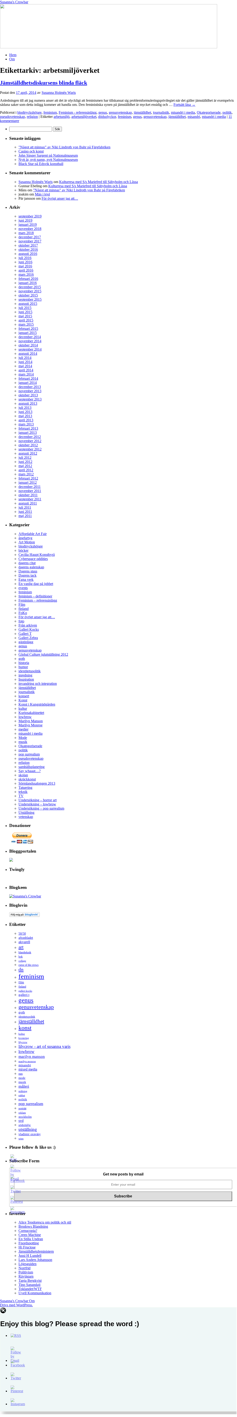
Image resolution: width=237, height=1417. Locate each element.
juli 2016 (24, 258)
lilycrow (22, 1042)
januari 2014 (27, 383)
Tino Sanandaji (29, 1285)
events (23, 588)
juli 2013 (24, 408)
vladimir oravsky (29, 1134)
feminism (50, 112)
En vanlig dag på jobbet (35, 584)
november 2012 (29, 441)
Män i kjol (42, 194)
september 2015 (30, 299)
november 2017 (29, 241)
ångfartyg (25, 538)
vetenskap (25, 817)
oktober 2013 (28, 395)
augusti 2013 (27, 403)
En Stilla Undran (30, 1239)
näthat (21, 1095)
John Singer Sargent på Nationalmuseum (48, 155)
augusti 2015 (27, 304)
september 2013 (30, 399)
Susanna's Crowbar (14, 2)
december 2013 (29, 387)
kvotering (23, 1038)
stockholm (25, 1116)
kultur (22, 708)
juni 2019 (25, 220)
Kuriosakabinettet (31, 713)
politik (227, 112)
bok (20, 956)
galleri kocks (25, 990)
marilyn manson (31, 1056)
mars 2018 (26, 233)
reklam (22, 1112)
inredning (25, 675)
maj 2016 (25, 266)
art (21, 947)
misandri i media (183, 112)
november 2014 (29, 341)
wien (21, 1138)
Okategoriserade (209, 112)
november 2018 (29, 229)
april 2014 (25, 370)
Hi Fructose (27, 1247)
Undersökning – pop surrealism (41, 808)
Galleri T (25, 634)
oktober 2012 (28, 445)
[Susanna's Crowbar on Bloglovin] (24, 916)
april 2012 (25, 470)
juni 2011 (25, 512)
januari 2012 (27, 482)
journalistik (161, 112)
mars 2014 (26, 374)
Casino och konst (31, 151)
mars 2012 (26, 474)
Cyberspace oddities (33, 559)
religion (32, 117)
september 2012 (30, 449)
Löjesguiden (27, 1264)
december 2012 (29, 437)
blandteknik (24, 952)
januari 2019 (27, 224)
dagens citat (27, 563)
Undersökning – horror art (37, 800)
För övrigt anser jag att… (60, 198)
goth (21, 659)
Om (12, 59)
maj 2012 (25, 466)
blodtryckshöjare (29, 112)
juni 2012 (25, 462)
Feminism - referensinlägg (78, 112)
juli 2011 (24, 507)
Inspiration (26, 679)
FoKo (22, 613)
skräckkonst (27, 779)
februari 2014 (28, 378)
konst (24, 1028)
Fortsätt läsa (184, 105)
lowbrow (25, 717)
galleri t (23, 995)
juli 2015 (24, 308)
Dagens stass (27, 571)
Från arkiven (27, 625)
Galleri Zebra (28, 638)
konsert (23, 696)
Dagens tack (27, 575)
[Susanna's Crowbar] (25, 896)
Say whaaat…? (29, 771)
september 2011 (29, 499)
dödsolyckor (107, 117)
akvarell (24, 942)
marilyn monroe (27, 1061)
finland (23, 609)
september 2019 (30, 216)
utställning (27, 1129)
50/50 (22, 933)
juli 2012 (24, 457)
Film (21, 604)
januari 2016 (27, 283)
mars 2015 (26, 324)
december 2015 (29, 287)
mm (20, 1073)
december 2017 (29, 237)
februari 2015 (28, 329)
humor (23, 667)
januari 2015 (27, 333)
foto (21, 621)
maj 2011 (25, 516)
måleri (23, 1086)
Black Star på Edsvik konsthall (40, 164)
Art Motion (26, 542)
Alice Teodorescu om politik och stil (44, 1222)
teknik (22, 792)
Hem (12, 55)
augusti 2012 (27, 453)
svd (21, 1121)
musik (22, 742)
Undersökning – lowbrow (37, 804)
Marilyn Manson (30, 721)
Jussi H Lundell (29, 1256)
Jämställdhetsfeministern (36, 1251)
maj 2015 (25, 316)
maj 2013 (25, 416)
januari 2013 (27, 433)
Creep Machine (29, 1235)
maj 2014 (25, 366)
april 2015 (25, 320)
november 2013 (29, 391)
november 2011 (29, 491)
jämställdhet (142, 112)
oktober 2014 (28, 345)
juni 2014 (25, 362)
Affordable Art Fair (32, 534)
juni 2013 (25, 412)
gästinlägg (25, 642)
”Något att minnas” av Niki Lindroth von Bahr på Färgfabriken (64, 147)
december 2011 (29, 487)
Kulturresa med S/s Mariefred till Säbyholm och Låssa (98, 182)
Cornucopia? (27, 1231)
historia (23, 663)
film (21, 982)
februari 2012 (28, 478)
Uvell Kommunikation (34, 1293)
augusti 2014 (27, 353)
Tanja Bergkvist (30, 1280)
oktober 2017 (28, 245)
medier (23, 729)
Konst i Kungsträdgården (36, 704)
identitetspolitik (29, 671)
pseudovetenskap (12, 117)
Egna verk (25, 579)
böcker (23, 550)
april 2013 (25, 420)
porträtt (22, 1108)
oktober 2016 (28, 249)
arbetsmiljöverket (83, 117)
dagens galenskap (31, 567)
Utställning (26, 812)
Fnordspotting (28, 1243)
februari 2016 (28, 279)
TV (21, 796)
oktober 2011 (28, 495)
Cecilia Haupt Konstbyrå (36, 555)
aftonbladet (25, 938)
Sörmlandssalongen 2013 (36, 783)
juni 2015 (25, 312)
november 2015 (29, 291)
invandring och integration (37, 684)
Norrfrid (24, 1268)
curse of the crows (28, 965)
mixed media (27, 1069)
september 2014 (30, 349)
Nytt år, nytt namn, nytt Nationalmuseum (48, 160)
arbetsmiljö (62, 117)
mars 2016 (26, 274)
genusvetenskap (120, 112)
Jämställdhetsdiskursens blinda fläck (43, 83)
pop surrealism (29, 754)
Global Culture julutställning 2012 (43, 654)
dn (21, 969)
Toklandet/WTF (30, 1289)
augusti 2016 (27, 254)
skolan (23, 775)
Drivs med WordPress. (16, 1305)
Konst (22, 700)
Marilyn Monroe (30, 725)
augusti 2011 (27, 503)
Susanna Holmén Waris (59, 93)
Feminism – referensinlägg (37, 600)
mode (21, 1078)
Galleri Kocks (28, 629)
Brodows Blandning (33, 1226)
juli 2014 (24, 358)
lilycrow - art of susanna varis (44, 1046)
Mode (22, 738)
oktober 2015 (28, 295)
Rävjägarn (25, 1276)
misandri (194, 117)
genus (102, 112)
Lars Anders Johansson (35, 1260)
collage (22, 960)
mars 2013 (26, 424)
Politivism (25, 1272)
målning (22, 1091)
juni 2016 (25, 262)
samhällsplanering (31, 767)
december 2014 (29, 337)
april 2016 (25, 270)
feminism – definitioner (35, 596)
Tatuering (25, 788)
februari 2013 (28, 428)
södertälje (24, 1125)
